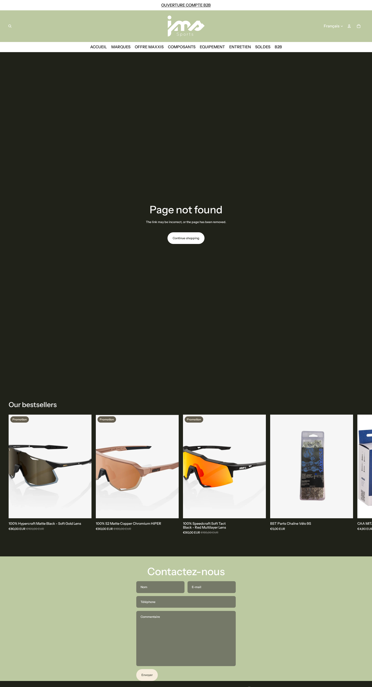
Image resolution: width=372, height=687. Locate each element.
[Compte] (349, 26)
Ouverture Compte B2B (186, 5)
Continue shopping (186, 238)
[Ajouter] (85, 511)
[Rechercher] (10, 26)
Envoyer (147, 675)
